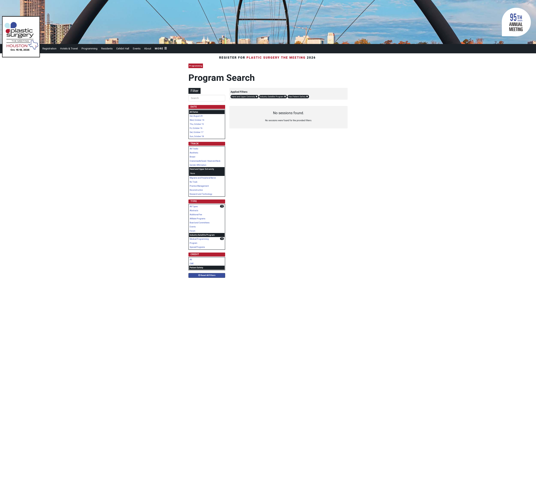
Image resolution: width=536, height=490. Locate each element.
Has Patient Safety (297, 96)
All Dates (194, 112)
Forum (192, 231)
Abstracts (194, 210)
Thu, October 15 (197, 124)
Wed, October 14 (197, 120)
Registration (49, 49)
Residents (107, 49)
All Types (194, 206)
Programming (89, 49)
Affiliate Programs (197, 218)
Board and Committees (200, 222)
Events (137, 49)
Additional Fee (196, 214)
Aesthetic (194, 152)
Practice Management (199, 186)
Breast (192, 156)
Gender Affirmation (198, 165)
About (147, 49)
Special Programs (197, 247)
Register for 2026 (268, 57)
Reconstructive (196, 190)
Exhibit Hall (122, 49)
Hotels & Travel (69, 49)
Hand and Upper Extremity (244, 96)
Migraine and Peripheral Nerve (203, 177)
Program (193, 243)
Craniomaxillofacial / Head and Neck (205, 161)
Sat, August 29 (196, 116)
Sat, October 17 (196, 132)
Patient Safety (196, 267)
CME (192, 263)
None (192, 173)
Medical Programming (199, 239)
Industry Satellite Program (272, 96)
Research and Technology (201, 194)
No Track (193, 182)
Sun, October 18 (197, 136)
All (191, 259)
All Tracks (194, 148)
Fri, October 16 (196, 128)
